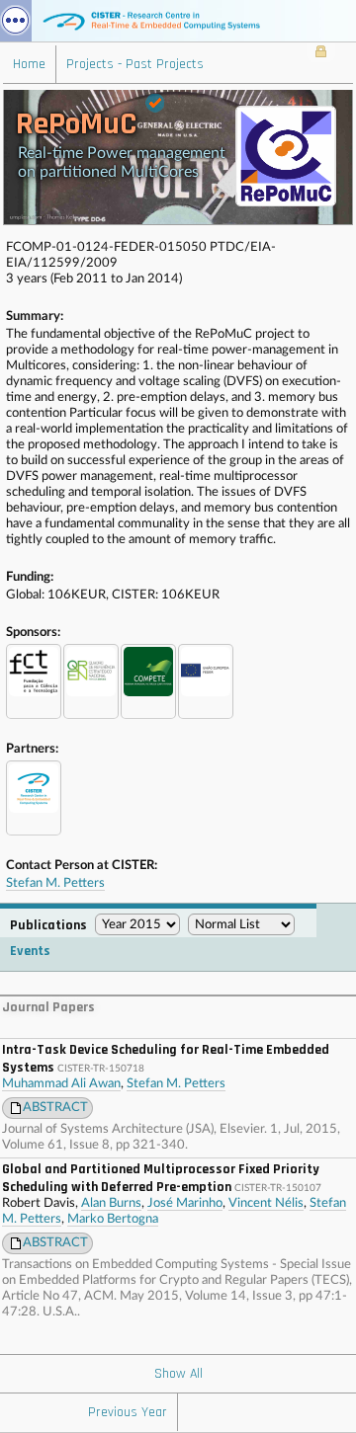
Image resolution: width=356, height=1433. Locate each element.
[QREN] (91, 681)
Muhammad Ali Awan (61, 1083)
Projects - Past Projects (135, 64)
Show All (178, 1374)
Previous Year (127, 1412)
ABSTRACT (55, 1107)
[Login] (321, 53)
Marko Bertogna (112, 1219)
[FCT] (33, 681)
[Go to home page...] (178, 20)
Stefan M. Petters (55, 883)
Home (29, 64)
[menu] (16, 20)
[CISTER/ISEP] (33, 798)
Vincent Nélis (266, 1203)
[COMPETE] (148, 681)
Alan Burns (111, 1203)
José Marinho (184, 1203)
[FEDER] (205, 681)
